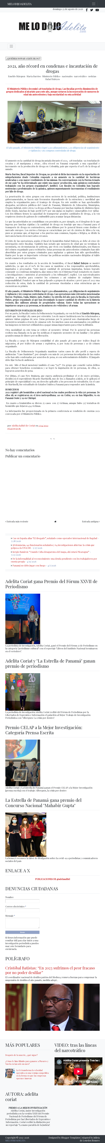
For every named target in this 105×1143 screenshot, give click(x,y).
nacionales (67, 76)
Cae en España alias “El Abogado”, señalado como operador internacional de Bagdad (55, 538)
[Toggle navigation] (93, 4)
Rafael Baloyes (52, 79)
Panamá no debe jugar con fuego (29, 565)
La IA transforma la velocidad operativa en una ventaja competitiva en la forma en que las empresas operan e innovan (32, 1074)
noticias (92, 76)
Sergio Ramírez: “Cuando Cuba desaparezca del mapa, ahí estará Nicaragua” (51, 551)
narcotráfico (80, 76)
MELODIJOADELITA (20, 4)
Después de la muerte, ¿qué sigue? (21, 1055)
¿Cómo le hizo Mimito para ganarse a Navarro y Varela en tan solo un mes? (26, 1062)
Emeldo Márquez (17, 76)
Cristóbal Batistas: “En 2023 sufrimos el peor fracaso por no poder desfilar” (50, 970)
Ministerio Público (51, 76)
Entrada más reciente (17, 521)
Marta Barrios (34, 76)
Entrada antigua (90, 521)
